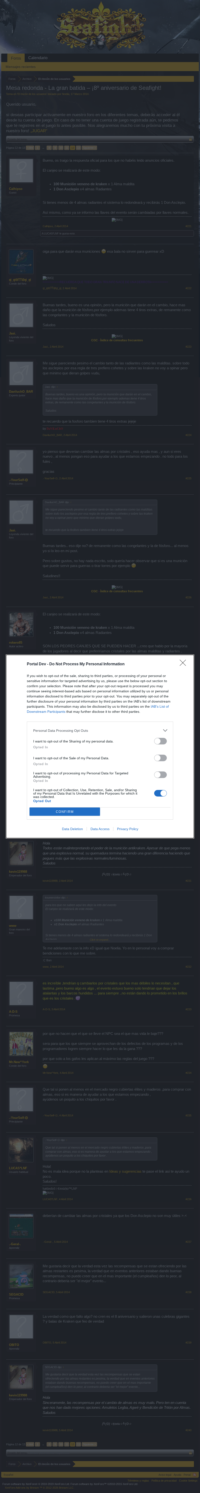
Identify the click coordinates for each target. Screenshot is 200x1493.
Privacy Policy (127, 829)
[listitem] (100, 730)
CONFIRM (65, 812)
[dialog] (100, 746)
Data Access (100, 829)
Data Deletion (72, 829)
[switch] (160, 741)
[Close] (184, 664)
